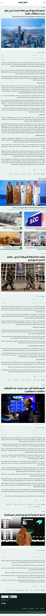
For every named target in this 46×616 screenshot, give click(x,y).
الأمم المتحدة (17, 173)
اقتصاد (29, 173)
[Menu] (44, 2)
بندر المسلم (39, 52)
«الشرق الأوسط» (38, 296)
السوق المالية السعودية (19, 590)
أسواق (27, 590)
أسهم (23, 504)
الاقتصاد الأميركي (36, 380)
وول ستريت (37, 504)
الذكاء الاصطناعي (17, 504)
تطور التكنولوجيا (36, 506)
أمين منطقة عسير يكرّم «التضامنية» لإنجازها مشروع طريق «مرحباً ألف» (29, 207)
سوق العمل (29, 380)
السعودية (11, 173)
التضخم (23, 380)
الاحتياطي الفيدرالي (16, 380)
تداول (12, 590)
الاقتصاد (43, 7)
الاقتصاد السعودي (36, 173)
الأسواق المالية (9, 504)
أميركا (9, 380)
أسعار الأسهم (37, 590)
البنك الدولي (24, 173)
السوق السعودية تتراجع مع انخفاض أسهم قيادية (24, 514)
